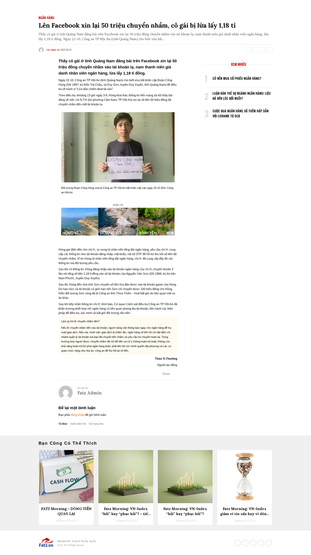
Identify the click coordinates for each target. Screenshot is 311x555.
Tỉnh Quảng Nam (95, 423)
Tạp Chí (92, 541)
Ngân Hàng (46, 17)
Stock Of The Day (80, 541)
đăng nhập (77, 414)
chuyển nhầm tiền (78, 423)
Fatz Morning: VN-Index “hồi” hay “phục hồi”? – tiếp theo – (126, 513)
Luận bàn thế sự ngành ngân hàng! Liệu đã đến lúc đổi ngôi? (242, 96)
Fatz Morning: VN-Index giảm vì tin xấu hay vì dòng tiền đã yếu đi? (244, 513)
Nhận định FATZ (64, 541)
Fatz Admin (51, 49)
